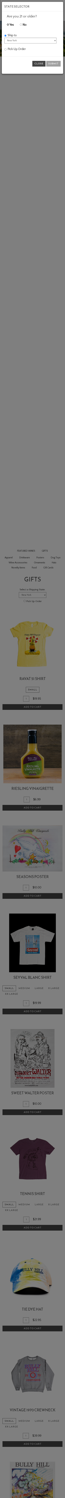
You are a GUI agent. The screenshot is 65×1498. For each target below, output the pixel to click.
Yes (11, 24)
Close (38, 63)
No (24, 24)
